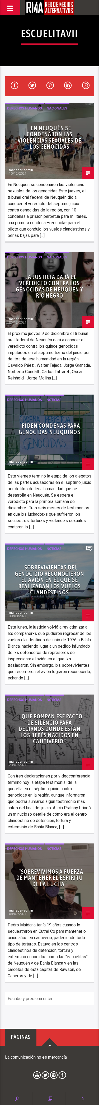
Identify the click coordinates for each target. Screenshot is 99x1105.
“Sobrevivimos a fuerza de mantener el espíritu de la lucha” (49, 877)
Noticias (54, 400)
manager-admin (21, 170)
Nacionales (57, 108)
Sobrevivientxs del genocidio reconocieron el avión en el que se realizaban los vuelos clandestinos (49, 580)
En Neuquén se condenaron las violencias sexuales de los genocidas (49, 137)
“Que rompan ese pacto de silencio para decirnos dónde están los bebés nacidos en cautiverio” (50, 729)
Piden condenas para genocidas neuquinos (49, 428)
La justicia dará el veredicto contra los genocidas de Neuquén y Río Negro (49, 286)
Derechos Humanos (24, 108)
